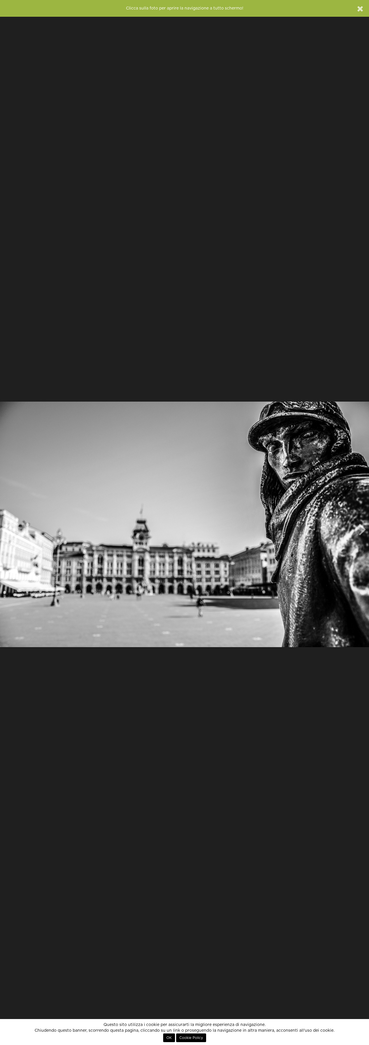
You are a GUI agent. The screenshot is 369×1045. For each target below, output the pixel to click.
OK (169, 1038)
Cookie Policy (191, 1038)
